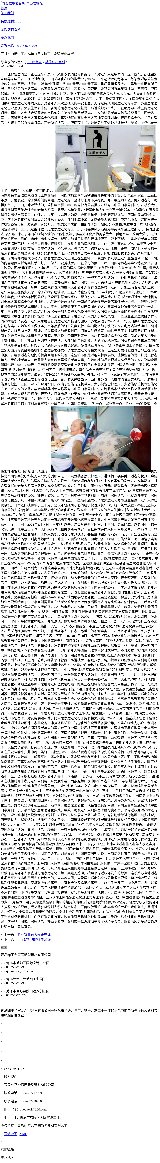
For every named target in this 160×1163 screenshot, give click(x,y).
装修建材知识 (16, 1041)
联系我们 (12, 1060)
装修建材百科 (55, 62)
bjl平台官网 (33, 62)
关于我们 (12, 1032)
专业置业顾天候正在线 (34, 934)
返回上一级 (4, 947)
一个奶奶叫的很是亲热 (34, 939)
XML (23, 1134)
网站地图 (10, 1134)
